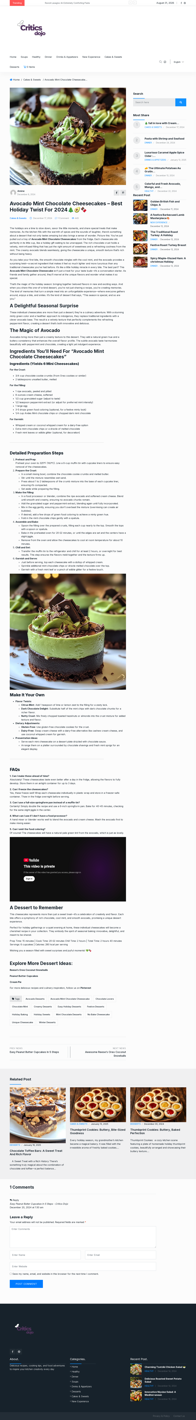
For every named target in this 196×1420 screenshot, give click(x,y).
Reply (15, 1200)
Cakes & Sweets (113, 56)
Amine (21, 191)
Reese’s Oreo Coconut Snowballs (29, 970)
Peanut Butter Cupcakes (24, 976)
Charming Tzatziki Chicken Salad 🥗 (165, 1367)
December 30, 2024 (154, 1124)
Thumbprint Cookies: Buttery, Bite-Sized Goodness (97, 1131)
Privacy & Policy (161, 1416)
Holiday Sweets (42, 1014)
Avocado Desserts (35, 998)
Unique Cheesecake (22, 1022)
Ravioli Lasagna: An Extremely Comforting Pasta (50, 3)
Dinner (48, 56)
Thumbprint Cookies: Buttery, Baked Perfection (155, 1131)
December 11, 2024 (169, 209)
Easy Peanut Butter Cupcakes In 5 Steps (34, 1050)
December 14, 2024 (167, 1371)
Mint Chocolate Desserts (68, 1014)
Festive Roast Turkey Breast (168, 245)
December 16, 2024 (167, 1399)
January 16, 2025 (32, 1145)
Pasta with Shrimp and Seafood (164, 138)
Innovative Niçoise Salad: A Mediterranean (160, 1393)
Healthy (36, 56)
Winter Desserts (47, 1022)
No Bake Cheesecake (99, 1014)
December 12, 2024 (159, 226)
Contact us (179, 1416)
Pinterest (85, 987)
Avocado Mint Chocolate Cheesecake (70, 998)
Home (13, 56)
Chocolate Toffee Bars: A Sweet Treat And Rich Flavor (36, 1152)
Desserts (14, 66)
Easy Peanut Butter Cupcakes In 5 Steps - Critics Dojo (39, 1203)
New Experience (91, 56)
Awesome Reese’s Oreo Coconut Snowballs (105, 1052)
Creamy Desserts (43, 1006)
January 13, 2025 (99, 1124)
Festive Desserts (95, 1006)
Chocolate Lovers (105, 998)
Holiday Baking (20, 1014)
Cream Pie (15, 982)
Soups (24, 56)
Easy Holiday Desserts (69, 1006)
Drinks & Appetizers (67, 56)
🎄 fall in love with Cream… (162, 123)
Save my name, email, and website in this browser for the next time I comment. (55, 1273)
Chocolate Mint (20, 1006)
